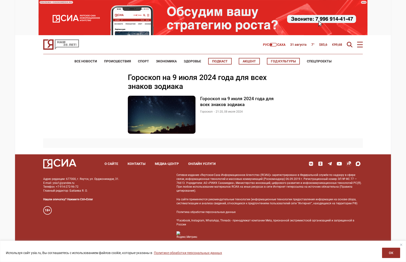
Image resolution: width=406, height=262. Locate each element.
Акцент (249, 61)
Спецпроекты (319, 61)
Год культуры (283, 61)
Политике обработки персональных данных (188, 253)
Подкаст (220, 61)
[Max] (358, 163)
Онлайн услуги (202, 164)
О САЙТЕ (111, 164)
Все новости (85, 61)
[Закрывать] (401, 244)
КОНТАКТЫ (136, 164)
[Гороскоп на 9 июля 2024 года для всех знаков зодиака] (161, 115)
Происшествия (117, 61)
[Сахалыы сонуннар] (274, 44)
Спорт (143, 61)
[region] (203, 251)
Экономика (166, 61)
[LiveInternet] (205, 235)
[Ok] (320, 163)
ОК (391, 253)
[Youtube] (339, 163)
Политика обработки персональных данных (206, 212)
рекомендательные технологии (229, 199)
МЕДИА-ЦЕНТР (167, 164)
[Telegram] (330, 163)
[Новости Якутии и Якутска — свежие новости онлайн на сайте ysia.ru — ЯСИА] (61, 44)
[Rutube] (348, 163)
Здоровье (192, 61)
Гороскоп (206, 111)
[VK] (311, 163)
